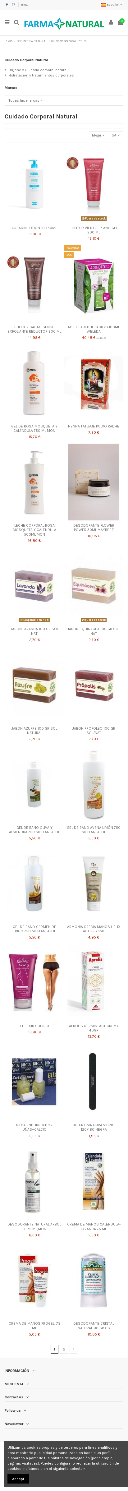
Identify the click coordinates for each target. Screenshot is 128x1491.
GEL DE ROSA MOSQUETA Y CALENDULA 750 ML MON (34, 428)
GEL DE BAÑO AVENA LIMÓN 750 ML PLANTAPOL (94, 829)
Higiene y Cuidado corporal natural (37, 70)
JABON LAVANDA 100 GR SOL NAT (34, 631)
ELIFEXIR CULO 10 (34, 1026)
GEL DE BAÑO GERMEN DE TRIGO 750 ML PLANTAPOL (34, 929)
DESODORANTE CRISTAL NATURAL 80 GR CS (93, 1325)
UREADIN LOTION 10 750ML (34, 228)
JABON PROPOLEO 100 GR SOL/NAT (93, 730)
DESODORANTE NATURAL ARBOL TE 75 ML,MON (34, 1226)
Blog (24, 5)
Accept (18, 1479)
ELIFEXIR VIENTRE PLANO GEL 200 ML (94, 230)
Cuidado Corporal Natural (26, 60)
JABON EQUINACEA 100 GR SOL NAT (93, 631)
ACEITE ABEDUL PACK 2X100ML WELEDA (94, 329)
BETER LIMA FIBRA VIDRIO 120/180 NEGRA (94, 1127)
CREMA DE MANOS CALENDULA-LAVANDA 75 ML (94, 1226)
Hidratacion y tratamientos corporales (41, 75)
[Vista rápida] (34, 221)
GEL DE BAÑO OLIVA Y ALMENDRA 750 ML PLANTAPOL (34, 829)
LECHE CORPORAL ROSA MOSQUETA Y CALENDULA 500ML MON (34, 530)
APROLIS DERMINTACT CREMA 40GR (94, 1028)
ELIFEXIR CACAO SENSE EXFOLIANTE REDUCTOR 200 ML (34, 329)
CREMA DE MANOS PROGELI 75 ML (34, 1325)
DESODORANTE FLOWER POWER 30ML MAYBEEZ (93, 527)
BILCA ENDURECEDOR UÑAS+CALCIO (34, 1127)
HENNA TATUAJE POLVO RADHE (93, 426)
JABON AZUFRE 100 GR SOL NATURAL (34, 730)
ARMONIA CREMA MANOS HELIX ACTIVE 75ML (94, 929)
